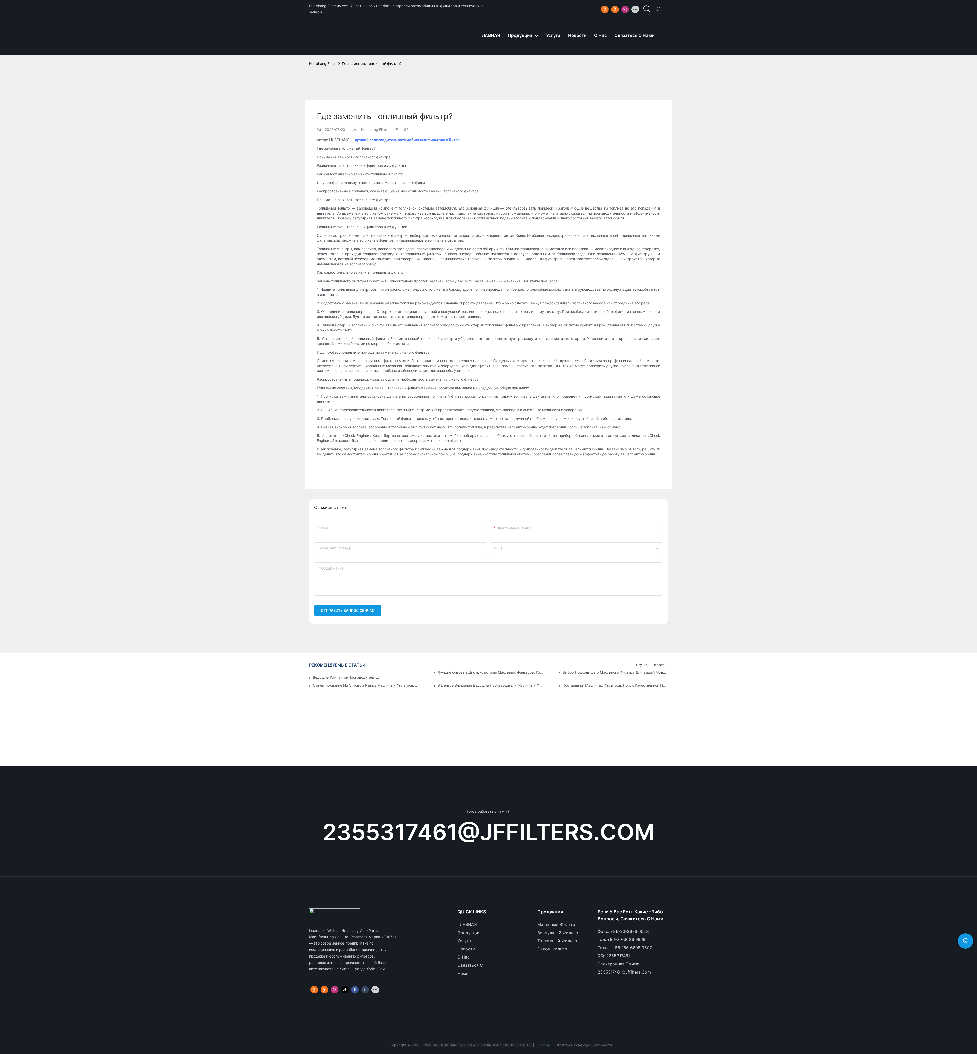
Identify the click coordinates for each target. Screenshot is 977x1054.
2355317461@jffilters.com (488, 831)
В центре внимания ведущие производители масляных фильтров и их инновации (490, 685)
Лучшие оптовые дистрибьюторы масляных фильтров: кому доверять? (490, 672)
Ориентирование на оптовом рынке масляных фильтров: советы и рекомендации (365, 685)
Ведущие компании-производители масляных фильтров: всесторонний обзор (346, 677)
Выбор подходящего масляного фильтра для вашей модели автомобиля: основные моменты (615, 672)
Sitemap (543, 1045)
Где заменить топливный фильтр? (372, 63)
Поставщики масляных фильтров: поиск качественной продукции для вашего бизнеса (615, 685)
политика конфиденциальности (584, 1045)
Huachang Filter (322, 63)
